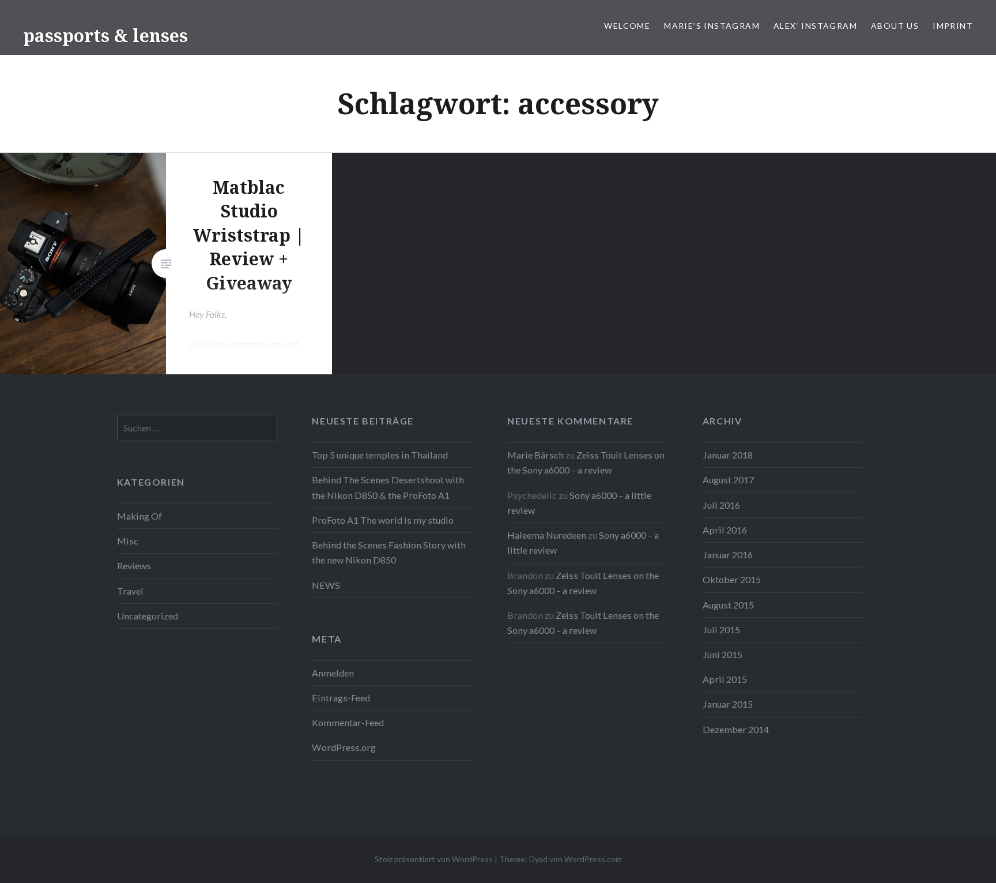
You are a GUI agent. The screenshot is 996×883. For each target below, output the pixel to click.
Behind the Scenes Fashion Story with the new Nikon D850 (389, 552)
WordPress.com (593, 859)
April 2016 (725, 529)
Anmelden (333, 672)
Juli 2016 (721, 504)
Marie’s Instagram (712, 26)
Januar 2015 (728, 703)
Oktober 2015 (732, 579)
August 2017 (728, 479)
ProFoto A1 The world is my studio (383, 519)
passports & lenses (105, 35)
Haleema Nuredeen (546, 534)
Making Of (139, 515)
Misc (127, 540)
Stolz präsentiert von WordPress (434, 859)
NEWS (326, 585)
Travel (130, 590)
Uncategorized (147, 615)
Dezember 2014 (736, 729)
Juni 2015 (722, 654)
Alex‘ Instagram (815, 26)
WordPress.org (344, 747)
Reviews (134, 565)
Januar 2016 (728, 554)
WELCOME (627, 26)
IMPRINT (953, 26)
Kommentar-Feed (348, 722)
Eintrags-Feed (341, 697)
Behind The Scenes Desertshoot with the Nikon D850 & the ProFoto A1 (388, 487)
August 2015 (728, 604)
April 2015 (725, 679)
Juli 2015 (721, 629)
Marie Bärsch (535, 454)
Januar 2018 (728, 454)
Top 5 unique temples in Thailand (380, 454)
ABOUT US (895, 26)
